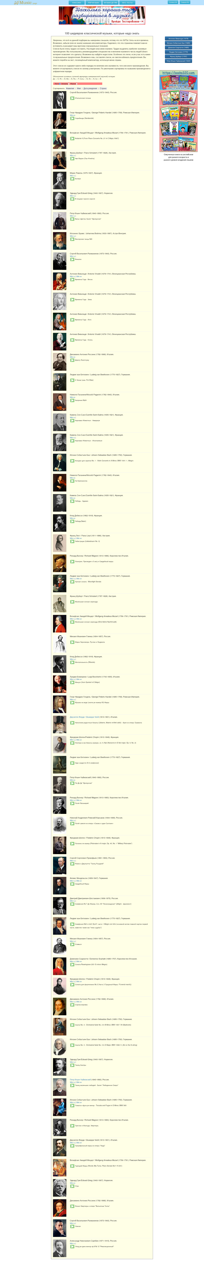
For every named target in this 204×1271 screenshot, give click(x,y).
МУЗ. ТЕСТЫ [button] (127, 2)
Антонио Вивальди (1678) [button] (178, 38)
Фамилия (70, 88)
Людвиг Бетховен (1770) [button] (178, 52)
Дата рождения (90, 88)
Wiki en (72, 115)
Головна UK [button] (173, 2)
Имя (79, 88)
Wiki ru (72, 155)
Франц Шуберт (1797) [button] (178, 56)
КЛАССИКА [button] (76, 2)
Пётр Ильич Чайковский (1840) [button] (178, 61)
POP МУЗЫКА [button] (93, 2)
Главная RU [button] (185, 2)
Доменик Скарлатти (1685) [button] (178, 47)
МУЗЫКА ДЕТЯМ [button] (110, 2)
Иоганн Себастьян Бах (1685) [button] (178, 43)
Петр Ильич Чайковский (80, 1079)
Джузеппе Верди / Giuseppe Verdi (84, 717)
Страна (103, 88)
